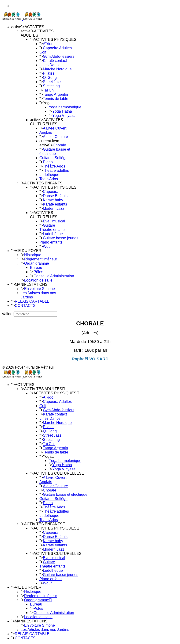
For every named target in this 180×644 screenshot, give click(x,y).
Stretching (51, 86)
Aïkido (48, 44)
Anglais (45, 132)
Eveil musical (54, 221)
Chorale (59, 145)
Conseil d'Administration (54, 276)
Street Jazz (52, 82)
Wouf (47, 246)
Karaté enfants (55, 204)
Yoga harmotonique (65, 107)
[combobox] (35, 314)
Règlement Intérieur (40, 259)
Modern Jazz (53, 208)
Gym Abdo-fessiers (58, 56)
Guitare (49, 225)
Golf (42, 52)
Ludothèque (49, 175)
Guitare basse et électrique (54, 151)
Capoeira (50, 192)
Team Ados (48, 179)
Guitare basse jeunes (60, 238)
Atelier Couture (55, 137)
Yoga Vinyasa (63, 116)
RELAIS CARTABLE (32, 301)
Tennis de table (55, 99)
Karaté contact (55, 61)
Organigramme (36, 263)
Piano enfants (50, 242)
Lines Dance (49, 65)
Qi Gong (50, 78)
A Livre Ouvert (54, 128)
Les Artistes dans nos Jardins (45, 630)
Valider (8, 314)
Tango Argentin (55, 94)
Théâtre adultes (56, 170)
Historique (32, 255)
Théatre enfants (52, 230)
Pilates (48, 73)
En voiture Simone (39, 289)
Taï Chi (49, 90)
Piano (48, 162)
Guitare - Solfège (53, 158)
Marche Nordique (57, 69)
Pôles (38, 272)
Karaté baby (53, 200)
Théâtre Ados (54, 166)
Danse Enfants (55, 196)
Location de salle (38, 280)
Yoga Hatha (62, 111)
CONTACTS (25, 306)
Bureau (36, 268)
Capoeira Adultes (57, 48)
